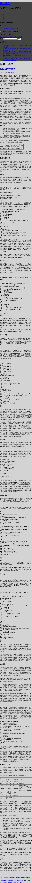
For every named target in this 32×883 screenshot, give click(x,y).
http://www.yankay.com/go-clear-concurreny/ (18, 877)
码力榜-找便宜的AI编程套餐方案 (9, 28)
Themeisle (8, 882)
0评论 (12, 72)
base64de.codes (18, 880)
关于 (4, 19)
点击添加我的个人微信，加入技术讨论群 (11, 37)
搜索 (1, 38)
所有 (4, 16)
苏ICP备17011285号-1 (18, 882)
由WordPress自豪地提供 (7, 880)
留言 (4, 17)
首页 (4, 14)
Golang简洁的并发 (8, 69)
